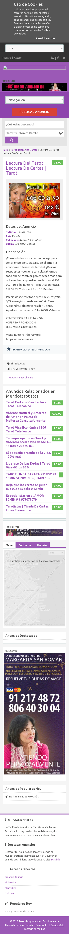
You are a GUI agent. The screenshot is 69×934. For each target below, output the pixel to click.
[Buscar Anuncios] (11, 140)
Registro (6, 57)
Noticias (9, 893)
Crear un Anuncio (14, 877)
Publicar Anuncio (34, 112)
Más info (56, 859)
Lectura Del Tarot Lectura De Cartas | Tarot (26, 168)
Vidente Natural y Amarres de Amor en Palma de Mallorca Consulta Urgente (26, 416)
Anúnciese (10, 888)
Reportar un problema (21, 377)
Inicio (6, 150)
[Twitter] (63, 58)
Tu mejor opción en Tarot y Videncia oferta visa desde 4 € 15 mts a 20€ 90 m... (28, 442)
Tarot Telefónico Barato (24, 150)
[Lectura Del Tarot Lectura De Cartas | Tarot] (34, 218)
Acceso (18, 57)
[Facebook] (58, 58)
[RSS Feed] (52, 58)
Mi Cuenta (10, 882)
